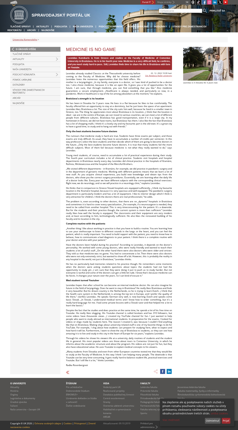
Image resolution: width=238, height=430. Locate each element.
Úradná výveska (18, 402)
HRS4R (106, 416)
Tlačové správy (20, 26)
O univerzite (18, 383)
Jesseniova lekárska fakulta (191, 387)
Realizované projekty (114, 390)
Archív (31, 30)
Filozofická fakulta (149, 394)
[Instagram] (209, 2)
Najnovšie (47, 30)
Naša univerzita (83, 26)
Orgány (14, 394)
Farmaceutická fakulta (151, 405)
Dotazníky (160, 26)
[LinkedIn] (215, 2)
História (14, 390)
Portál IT (146, 2)
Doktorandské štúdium (77, 390)
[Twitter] (220, 2)
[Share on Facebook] (162, 371)
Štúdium (71, 383)
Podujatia (60, 26)
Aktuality (42, 26)
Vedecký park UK (111, 387)
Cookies (68, 423)
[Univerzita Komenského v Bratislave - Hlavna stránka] (19, 15)
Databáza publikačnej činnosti (118, 394)
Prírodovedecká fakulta (152, 398)
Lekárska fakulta (148, 387)
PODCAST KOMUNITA (110, 26)
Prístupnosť (80, 423)
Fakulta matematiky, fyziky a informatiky (198, 390)
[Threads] (193, 2)
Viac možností (171, 420)
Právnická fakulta (149, 390)
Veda (106, 383)
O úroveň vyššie (26, 49)
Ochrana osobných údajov (47, 423)
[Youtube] (225, 2)
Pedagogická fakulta (150, 402)
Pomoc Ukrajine (138, 26)
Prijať (226, 420)
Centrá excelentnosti (114, 398)
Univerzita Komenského (25, 39)
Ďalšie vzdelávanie (75, 405)
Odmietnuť (212, 420)
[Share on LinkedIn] (169, 371)
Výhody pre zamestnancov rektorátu (29, 91)
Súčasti (14, 405)
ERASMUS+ (72, 394)
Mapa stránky (164, 2)
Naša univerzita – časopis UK (25, 409)
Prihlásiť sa (217, 10)
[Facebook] (204, 2)
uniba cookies (219, 413)
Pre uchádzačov (74, 387)
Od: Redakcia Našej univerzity (158, 75)
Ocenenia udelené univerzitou (118, 405)
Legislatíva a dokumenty (22, 398)
